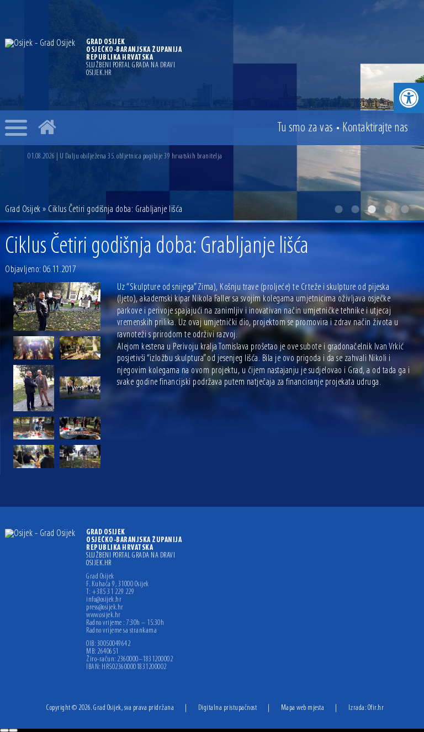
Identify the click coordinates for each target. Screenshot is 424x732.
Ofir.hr (376, 708)
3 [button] (371, 209)
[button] (409, 98)
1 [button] (338, 209)
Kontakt (375, 128)
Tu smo (305, 128)
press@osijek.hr (105, 608)
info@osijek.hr (103, 600)
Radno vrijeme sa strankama (121, 631)
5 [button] (404, 209)
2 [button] (355, 209)
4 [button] (388, 209)
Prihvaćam (4, 730)
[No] (13, 730)
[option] (223, 156)
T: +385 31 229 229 (110, 592)
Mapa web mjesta (303, 708)
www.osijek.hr (103, 615)
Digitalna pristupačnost (227, 708)
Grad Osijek (23, 210)
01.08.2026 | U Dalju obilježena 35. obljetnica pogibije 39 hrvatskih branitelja (125, 156)
